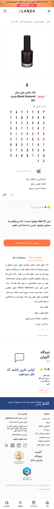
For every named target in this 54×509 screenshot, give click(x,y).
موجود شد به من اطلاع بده (27, 243)
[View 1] (27, 84)
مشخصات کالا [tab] (19, 257)
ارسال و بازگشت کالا (42, 434)
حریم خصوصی (44, 437)
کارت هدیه (46, 419)
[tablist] (27, 257)
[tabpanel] (27, 299)
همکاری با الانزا (44, 426)
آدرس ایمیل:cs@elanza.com (16, 418)
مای (29, 171)
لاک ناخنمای (21, 171)
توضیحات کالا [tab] (35, 257)
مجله (48, 422)
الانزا (48, 22)
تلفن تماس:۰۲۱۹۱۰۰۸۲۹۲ (18, 422)
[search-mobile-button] (5, 11)
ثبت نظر (43, 390)
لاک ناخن (14, 22)
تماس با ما (22, 414)
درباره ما (47, 430)
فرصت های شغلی (43, 445)
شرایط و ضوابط (44, 441)
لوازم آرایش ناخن (26, 22)
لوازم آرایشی (39, 22)
